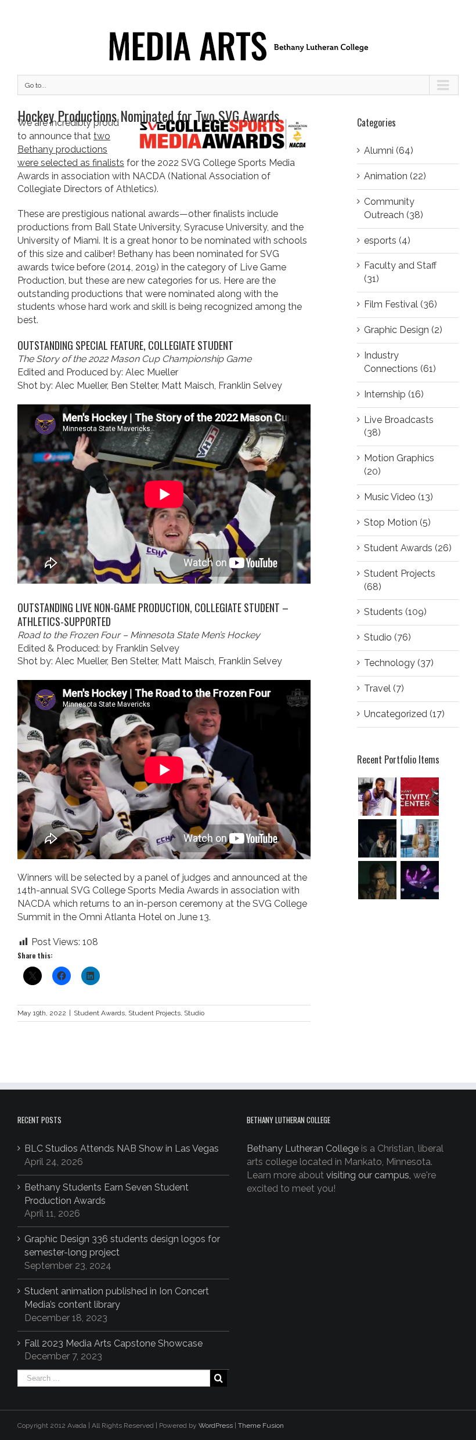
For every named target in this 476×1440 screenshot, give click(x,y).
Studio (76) (387, 637)
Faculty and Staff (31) (400, 272)
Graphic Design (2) (403, 329)
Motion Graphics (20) (399, 465)
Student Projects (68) (399, 580)
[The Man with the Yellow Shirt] (377, 838)
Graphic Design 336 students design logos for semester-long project (122, 1245)
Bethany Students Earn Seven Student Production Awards (106, 1194)
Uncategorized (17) (404, 713)
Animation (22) (395, 176)
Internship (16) (394, 394)
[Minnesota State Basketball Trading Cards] (377, 796)
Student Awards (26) (408, 547)
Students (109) (395, 611)
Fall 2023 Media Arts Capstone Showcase (113, 1343)
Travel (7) (384, 688)
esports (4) (387, 240)
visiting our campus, (368, 1175)
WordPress (216, 1425)
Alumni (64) (388, 150)
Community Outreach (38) (393, 208)
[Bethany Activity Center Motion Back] (419, 796)
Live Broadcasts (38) (399, 426)
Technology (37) (399, 662)
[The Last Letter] (377, 880)
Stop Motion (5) (397, 522)
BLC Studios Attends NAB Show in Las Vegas (121, 1148)
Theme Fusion (261, 1425)
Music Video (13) (398, 496)
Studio (194, 1013)
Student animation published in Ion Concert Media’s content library (116, 1298)
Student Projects (154, 1013)
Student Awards (99, 1013)
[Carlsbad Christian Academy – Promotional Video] (419, 838)
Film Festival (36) (400, 304)
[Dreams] (419, 880)
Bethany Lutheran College (303, 1148)
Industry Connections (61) (400, 362)
